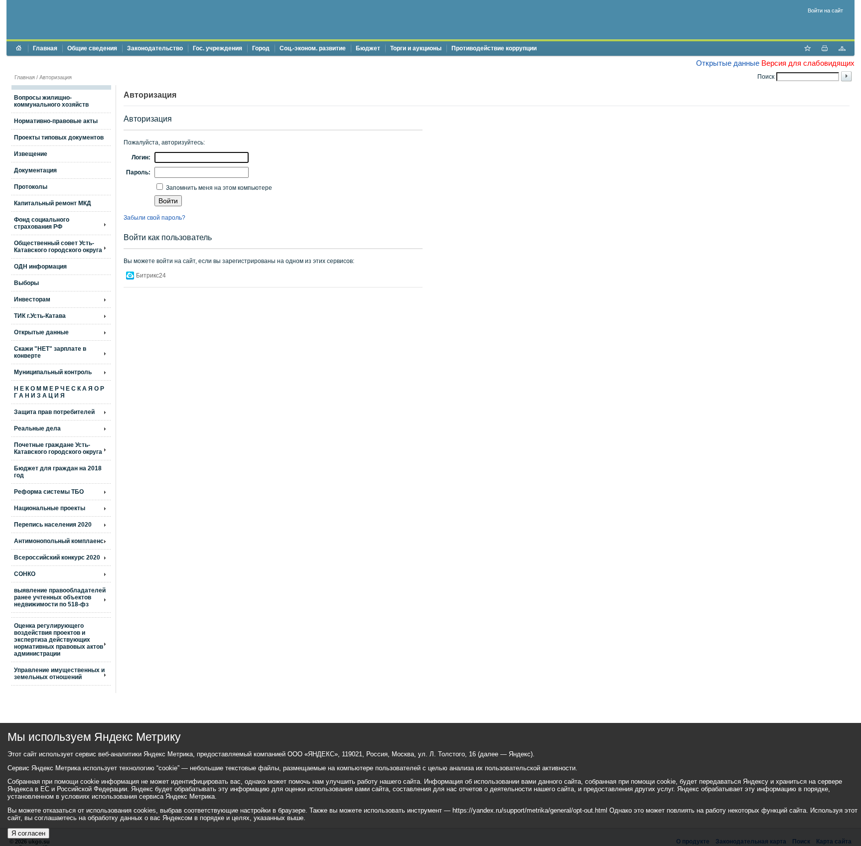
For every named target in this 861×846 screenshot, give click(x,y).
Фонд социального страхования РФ (41, 223)
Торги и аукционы (415, 48)
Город (261, 48)
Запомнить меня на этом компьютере (218, 188)
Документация (35, 170)
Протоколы (30, 186)
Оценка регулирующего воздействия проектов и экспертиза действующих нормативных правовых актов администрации (58, 639)
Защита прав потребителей (54, 412)
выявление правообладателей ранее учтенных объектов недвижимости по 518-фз (60, 597)
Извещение (30, 153)
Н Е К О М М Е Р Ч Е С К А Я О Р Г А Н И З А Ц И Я (59, 392)
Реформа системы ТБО (49, 491)
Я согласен (28, 833)
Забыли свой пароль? (154, 218)
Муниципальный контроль (53, 372)
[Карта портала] (842, 49)
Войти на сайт (825, 10)
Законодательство (155, 48)
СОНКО (24, 573)
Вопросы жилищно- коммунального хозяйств (51, 101)
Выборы (26, 283)
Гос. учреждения (217, 48)
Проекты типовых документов (59, 137)
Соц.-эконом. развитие (313, 48)
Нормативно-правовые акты (56, 121)
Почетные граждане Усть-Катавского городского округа (58, 448)
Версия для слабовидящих (808, 63)
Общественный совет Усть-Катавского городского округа (58, 247)
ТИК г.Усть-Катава (40, 315)
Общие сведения (92, 48)
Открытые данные (727, 63)
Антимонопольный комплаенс (59, 541)
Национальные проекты (49, 508)
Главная (45, 48)
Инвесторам (32, 299)
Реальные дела (37, 428)
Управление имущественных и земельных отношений (59, 674)
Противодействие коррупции (494, 48)
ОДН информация (40, 266)
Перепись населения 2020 (53, 524)
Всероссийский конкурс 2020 (57, 557)
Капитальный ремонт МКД (52, 203)
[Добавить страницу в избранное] (807, 49)
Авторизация (55, 77)
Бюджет (368, 48)
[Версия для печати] (825, 49)
